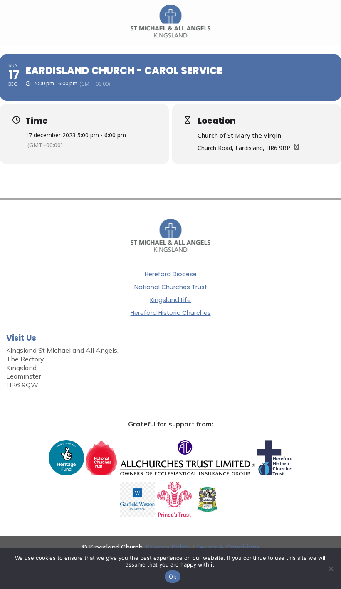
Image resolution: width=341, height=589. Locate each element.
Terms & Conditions (228, 547)
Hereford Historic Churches (171, 313)
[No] (330, 568)
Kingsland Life (170, 300)
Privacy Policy (168, 547)
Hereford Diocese (171, 274)
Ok (172, 576)
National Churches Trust (170, 287)
